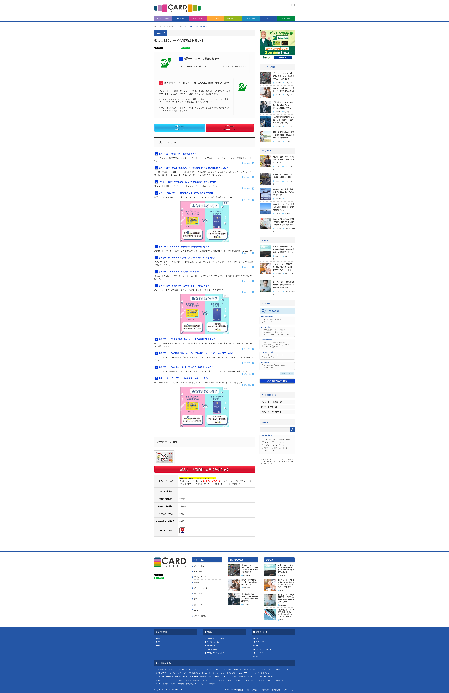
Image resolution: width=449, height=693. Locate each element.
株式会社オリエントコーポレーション (213, 673)
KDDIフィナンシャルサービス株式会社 (256, 673)
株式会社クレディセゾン (235, 673)
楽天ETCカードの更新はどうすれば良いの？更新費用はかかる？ (186, 367)
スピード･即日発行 (280, 330)
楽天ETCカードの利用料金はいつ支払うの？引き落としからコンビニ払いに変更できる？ (196, 353)
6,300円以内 (287, 344)
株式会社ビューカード (200, 680)
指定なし (266, 342)
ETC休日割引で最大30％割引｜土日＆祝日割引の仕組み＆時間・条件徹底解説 (284, 135)
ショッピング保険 (268, 367)
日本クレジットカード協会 (215, 638)
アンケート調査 (200, 616)
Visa (265, 355)
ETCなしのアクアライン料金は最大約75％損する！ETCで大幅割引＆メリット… (284, 207)
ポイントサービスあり (283, 334)
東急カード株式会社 (185, 680)
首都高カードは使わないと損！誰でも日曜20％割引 (283, 175)
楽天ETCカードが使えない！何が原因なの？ (177, 154)
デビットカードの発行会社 (271, 412)
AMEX (285, 355)
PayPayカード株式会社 (208, 684)
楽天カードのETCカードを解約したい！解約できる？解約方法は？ (187, 193)
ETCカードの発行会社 (269, 407)
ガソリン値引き (280, 332)
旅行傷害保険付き (268, 332)
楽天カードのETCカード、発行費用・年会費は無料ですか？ (184, 247)
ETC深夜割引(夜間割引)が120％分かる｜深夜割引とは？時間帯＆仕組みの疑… (283, 120)
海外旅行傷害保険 (268, 365)
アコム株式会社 (161, 669)
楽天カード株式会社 (162, 684)
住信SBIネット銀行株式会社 (237, 676)
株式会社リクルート (192, 684)
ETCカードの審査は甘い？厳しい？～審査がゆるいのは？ (283, 89)
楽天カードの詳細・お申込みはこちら (204, 469)
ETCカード (181, 19)
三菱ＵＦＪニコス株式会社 (274, 680)
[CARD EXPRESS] (177, 8)
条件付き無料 (267, 344)
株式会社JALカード (221, 676)
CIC (159, 638)
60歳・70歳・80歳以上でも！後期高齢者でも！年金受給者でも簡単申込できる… (283, 249)
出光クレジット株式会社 (250, 669)
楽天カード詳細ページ (179, 127)
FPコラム (197, 610)
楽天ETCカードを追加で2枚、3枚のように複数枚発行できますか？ (187, 339)
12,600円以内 (267, 346)
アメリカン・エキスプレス (264, 649)
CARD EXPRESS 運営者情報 (234, 690)
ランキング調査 (252, 690)
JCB (280, 355)
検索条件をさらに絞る (287, 373)
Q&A (265, 451)
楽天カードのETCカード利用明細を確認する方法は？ (181, 272)
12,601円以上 (278, 346)
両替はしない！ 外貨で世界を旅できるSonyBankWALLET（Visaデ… (283, 192)
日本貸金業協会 (212, 649)
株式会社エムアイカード (283, 669)
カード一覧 (286, 19)
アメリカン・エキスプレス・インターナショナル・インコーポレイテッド (191, 669)
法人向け (216, 19)
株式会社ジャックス (206, 676)
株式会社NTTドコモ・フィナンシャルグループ (170, 673)
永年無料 (274, 342)
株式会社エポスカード (267, 669)
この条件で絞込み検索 (277, 381)
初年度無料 (282, 342)
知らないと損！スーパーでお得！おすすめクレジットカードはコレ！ (283, 159)
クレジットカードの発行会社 (272, 402)
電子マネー (251, 19)
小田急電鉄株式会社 (193, 673)
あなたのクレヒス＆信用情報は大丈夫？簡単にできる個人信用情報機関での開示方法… (283, 222)
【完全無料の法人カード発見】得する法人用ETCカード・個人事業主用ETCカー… (283, 105)
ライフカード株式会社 (177, 684)
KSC (159, 645)
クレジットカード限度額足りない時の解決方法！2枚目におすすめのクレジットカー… (283, 267)
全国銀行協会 (211, 645)
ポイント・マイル (233, 19)
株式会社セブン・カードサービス (166, 680)
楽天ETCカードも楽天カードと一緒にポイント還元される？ (184, 286)
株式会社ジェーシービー (191, 676)
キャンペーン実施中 (269, 334)
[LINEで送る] (185, 48)
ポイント (283, 445)
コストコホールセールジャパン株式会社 (168, 676)
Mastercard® (272, 355)
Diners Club (267, 357)
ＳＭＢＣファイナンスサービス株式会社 (260, 676)
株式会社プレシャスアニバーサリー (283, 690)
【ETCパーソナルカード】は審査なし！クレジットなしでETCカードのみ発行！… (283, 76)
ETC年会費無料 (268, 330)
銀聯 (274, 357)
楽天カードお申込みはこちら (229, 127)
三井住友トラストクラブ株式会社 (253, 680)
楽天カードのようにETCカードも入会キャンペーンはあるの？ (185, 378)
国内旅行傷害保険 (280, 365)
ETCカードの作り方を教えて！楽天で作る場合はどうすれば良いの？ (188, 182)
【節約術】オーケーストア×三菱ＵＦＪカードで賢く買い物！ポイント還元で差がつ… (286, 613)
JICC (159, 642)
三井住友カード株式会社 (234, 680)
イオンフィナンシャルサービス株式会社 (228, 669)
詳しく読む (247, 163)
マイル (275, 445)
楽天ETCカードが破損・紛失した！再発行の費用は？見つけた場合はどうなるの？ (193, 168)
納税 (268, 19)
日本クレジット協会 (213, 642)
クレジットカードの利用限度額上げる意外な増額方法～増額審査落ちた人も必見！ (283, 284)
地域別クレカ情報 (284, 439)
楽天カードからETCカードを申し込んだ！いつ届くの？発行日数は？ (188, 258)
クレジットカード (163, 19)
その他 (272, 451)
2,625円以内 (277, 344)
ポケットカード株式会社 (216, 680)
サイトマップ (264, 690)
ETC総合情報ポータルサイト (216, 653)
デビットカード (198, 19)
